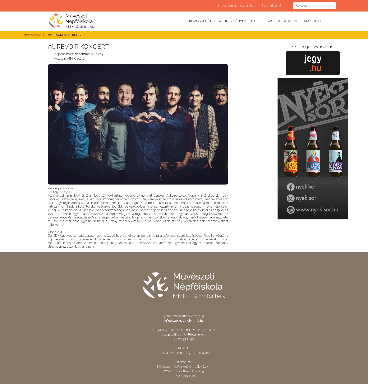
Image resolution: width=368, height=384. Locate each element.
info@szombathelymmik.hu (184, 320)
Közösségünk (202, 21)
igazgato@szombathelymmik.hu (184, 334)
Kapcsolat (311, 21)
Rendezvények (232, 21)
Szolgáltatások (282, 21)
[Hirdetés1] (313, 148)
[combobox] (314, 5)
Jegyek (256, 21)
